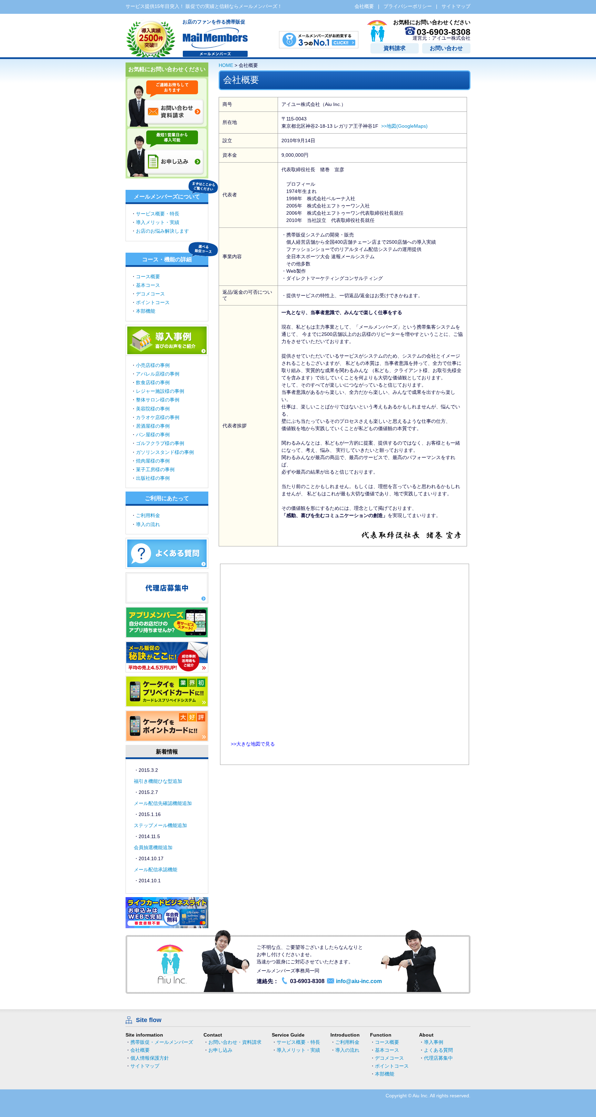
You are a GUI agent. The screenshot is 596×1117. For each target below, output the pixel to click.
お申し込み (220, 1050)
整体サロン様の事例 (157, 399)
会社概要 (140, 1050)
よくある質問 (438, 1050)
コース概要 (148, 276)
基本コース (148, 285)
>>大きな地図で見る (253, 744)
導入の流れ (148, 524)
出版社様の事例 (153, 478)
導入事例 (433, 1042)
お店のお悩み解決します (162, 231)
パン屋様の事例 (153, 434)
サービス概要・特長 (157, 213)
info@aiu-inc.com (359, 981)
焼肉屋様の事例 (153, 461)
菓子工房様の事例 (155, 469)
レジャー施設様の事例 (160, 391)
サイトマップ (144, 1066)
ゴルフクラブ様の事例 (160, 443)
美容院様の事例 (153, 408)
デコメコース (150, 294)
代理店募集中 (438, 1058)
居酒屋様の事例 (153, 426)
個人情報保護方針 (149, 1058)
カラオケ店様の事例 (157, 417)
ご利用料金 (148, 515)
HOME (226, 65)
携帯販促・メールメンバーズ (161, 1042)
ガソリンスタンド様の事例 (165, 452)
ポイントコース (153, 302)
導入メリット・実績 (157, 222)
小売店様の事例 (153, 365)
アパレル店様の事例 (157, 374)
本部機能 (145, 311)
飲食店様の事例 (153, 382)
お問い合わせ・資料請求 (234, 1042)
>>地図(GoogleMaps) (404, 126)
